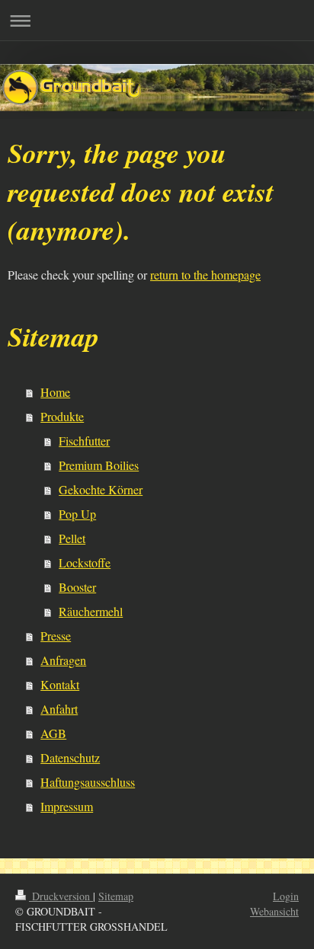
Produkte (62, 416)
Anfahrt (59, 709)
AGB (53, 733)
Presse (55, 636)
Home (55, 392)
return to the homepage (205, 275)
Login (286, 896)
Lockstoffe (85, 562)
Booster (77, 587)
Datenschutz (70, 757)
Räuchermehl (91, 611)
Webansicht (274, 911)
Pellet (72, 538)
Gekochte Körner (101, 489)
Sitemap (115, 896)
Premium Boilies (99, 465)
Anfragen (63, 660)
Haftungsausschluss (87, 782)
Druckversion (61, 896)
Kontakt (59, 684)
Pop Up (77, 514)
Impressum (66, 806)
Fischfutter (84, 441)
